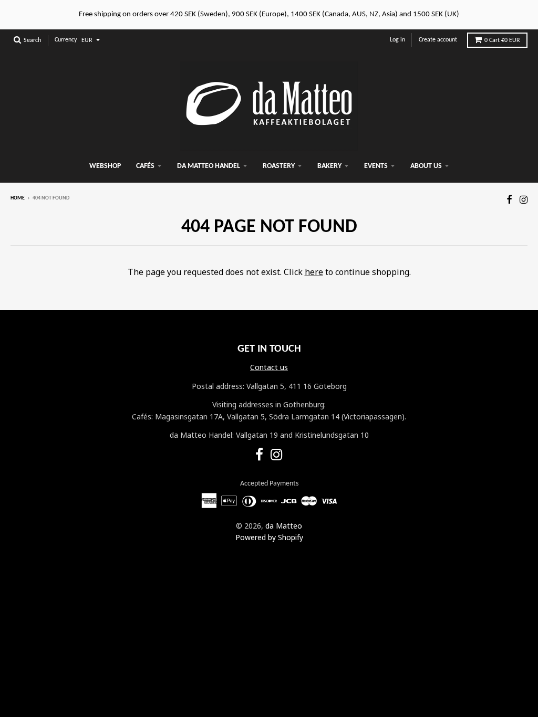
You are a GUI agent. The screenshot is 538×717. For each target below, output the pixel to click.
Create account (438, 40)
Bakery (329, 166)
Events (376, 166)
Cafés (145, 166)
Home (18, 198)
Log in (397, 40)
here (314, 272)
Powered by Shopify (269, 537)
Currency (66, 40)
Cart (502, 40)
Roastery (279, 166)
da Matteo (283, 526)
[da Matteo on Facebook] (509, 199)
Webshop (105, 166)
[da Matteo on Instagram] (523, 199)
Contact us (269, 367)
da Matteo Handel (208, 166)
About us (426, 166)
